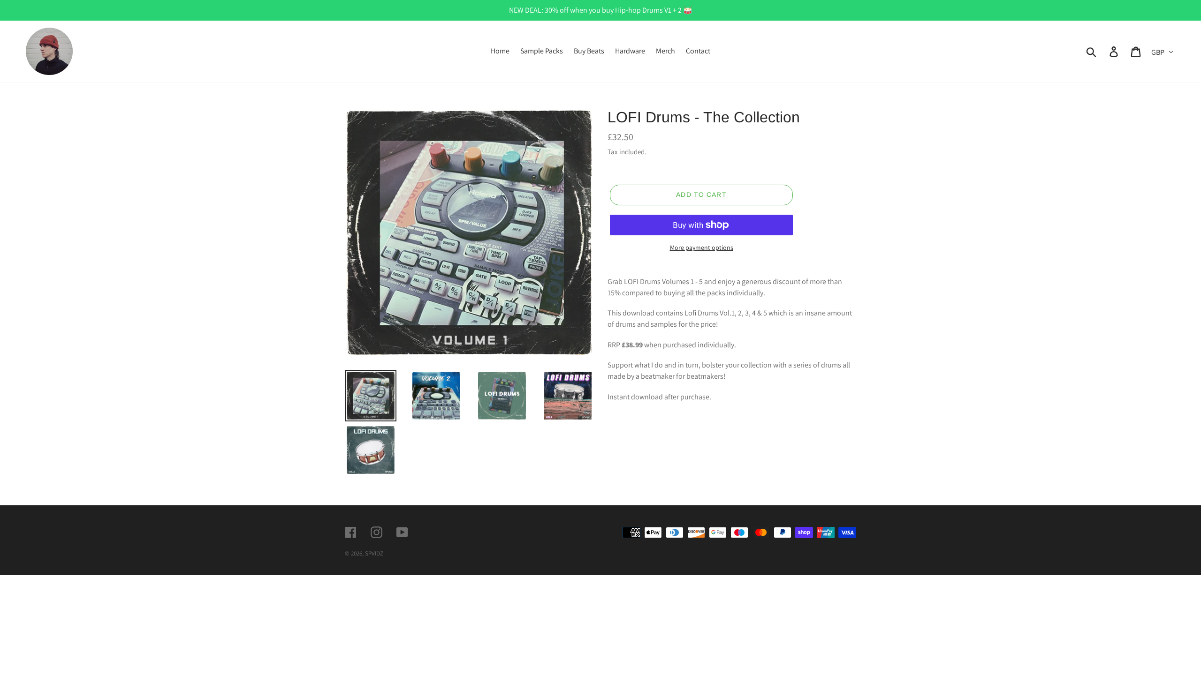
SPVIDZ (374, 553)
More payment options (701, 247)
